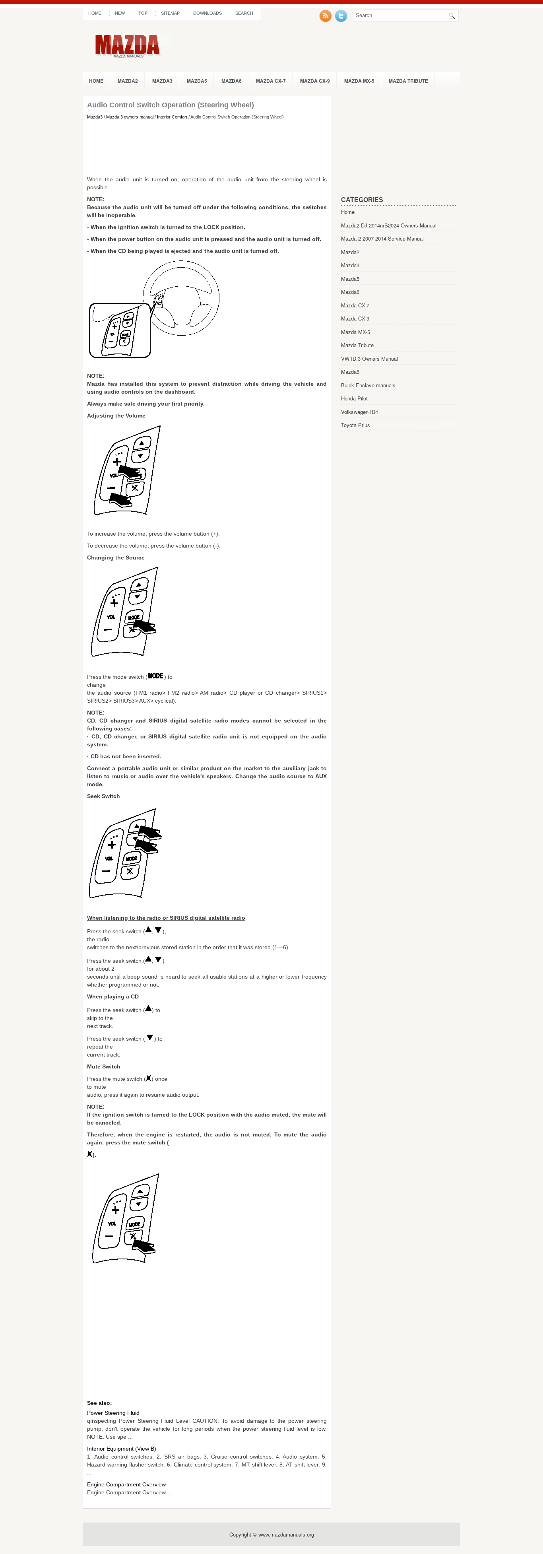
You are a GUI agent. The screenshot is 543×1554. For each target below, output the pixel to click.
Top (142, 13)
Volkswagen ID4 (359, 412)
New (120, 13)
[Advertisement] (207, 147)
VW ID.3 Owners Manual (369, 358)
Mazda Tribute (408, 80)
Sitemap (170, 13)
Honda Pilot (354, 398)
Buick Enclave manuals (368, 385)
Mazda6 (231, 80)
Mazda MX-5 (359, 80)
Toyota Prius (355, 425)
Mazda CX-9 (315, 80)
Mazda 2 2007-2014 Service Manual (382, 238)
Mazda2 (128, 80)
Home (94, 13)
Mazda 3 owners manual (129, 117)
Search (244, 13)
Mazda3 (162, 80)
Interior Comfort (172, 117)
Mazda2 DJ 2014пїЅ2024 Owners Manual (388, 225)
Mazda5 (197, 80)
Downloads (207, 13)
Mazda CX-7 (271, 80)
